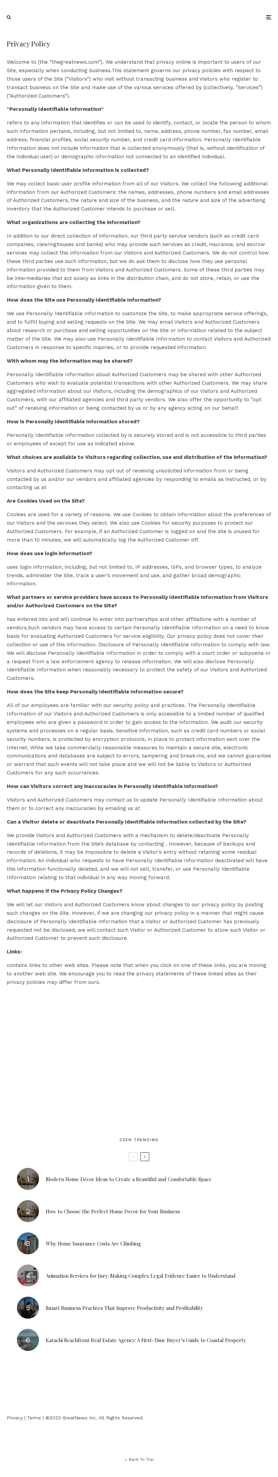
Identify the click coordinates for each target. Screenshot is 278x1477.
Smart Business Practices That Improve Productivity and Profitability (124, 1308)
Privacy (15, 1417)
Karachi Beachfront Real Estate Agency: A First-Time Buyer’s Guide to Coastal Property (146, 1340)
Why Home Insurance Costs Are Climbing (93, 1243)
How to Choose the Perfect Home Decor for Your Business (113, 1211)
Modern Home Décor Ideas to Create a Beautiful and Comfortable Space (129, 1179)
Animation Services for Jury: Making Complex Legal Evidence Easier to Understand (141, 1276)
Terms (34, 1417)
